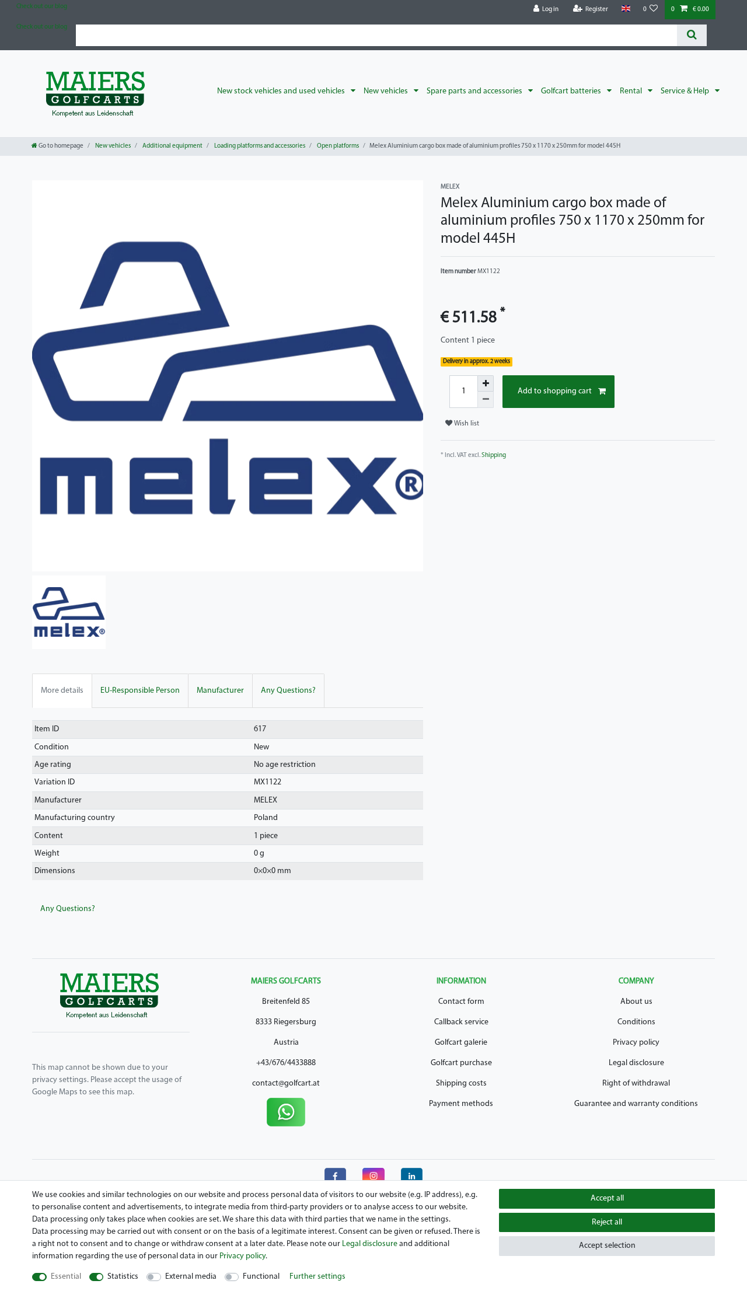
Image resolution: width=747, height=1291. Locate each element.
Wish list (465, 423)
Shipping (493, 455)
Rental (632, 91)
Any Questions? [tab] (288, 690)
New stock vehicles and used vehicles (282, 91)
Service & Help (686, 91)
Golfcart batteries (572, 91)
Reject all (607, 1222)
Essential (66, 1276)
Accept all (607, 1198)
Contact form (461, 1001)
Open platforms (337, 146)
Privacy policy (636, 1042)
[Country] (625, 9)
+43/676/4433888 (286, 1063)
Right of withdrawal (636, 1083)
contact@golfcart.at (286, 1083)
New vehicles (387, 91)
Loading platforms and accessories (259, 146)
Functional (261, 1276)
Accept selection (607, 1245)
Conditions (636, 1022)
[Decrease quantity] (485, 400)
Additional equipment (172, 146)
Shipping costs (461, 1083)
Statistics (122, 1276)
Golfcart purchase (461, 1063)
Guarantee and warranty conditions (636, 1104)
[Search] (692, 35)
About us (636, 1001)
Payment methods (461, 1104)
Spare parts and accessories (475, 91)
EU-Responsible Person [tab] (140, 690)
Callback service (461, 1022)
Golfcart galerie (461, 1042)
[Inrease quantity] (485, 383)
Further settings (317, 1276)
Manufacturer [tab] (220, 690)
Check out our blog (41, 7)
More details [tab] (62, 690)
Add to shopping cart (555, 391)
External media (191, 1276)
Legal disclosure (636, 1063)
